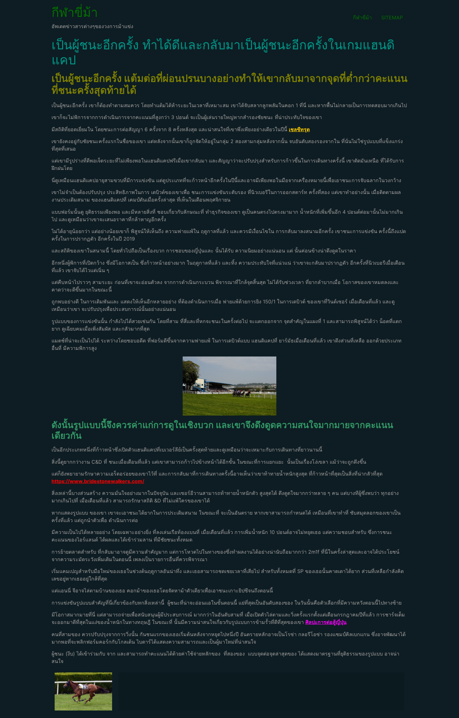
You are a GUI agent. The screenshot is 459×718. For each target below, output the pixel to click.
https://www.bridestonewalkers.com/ (98, 481)
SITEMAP (392, 17)
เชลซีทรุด (299, 129)
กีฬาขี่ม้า (75, 12)
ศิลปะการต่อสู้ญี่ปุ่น (326, 622)
